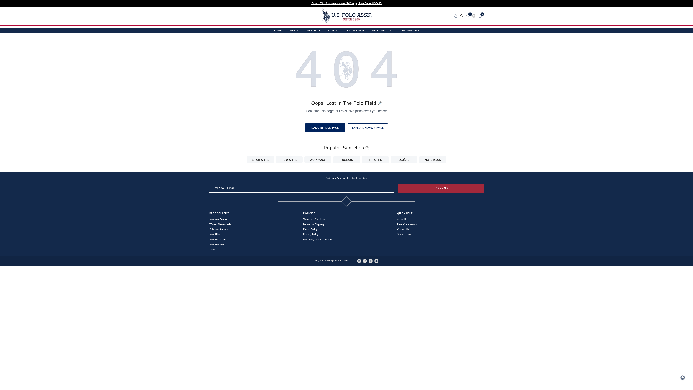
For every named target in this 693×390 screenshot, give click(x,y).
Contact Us (403, 229)
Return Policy (310, 229)
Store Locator (404, 234)
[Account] (455, 15)
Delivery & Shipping (313, 224)
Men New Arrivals (218, 219)
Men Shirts (215, 234)
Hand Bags (433, 159)
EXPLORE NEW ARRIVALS (368, 127)
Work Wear (318, 159)
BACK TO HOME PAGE (325, 127)
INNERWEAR (380, 30)
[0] (467, 15)
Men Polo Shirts (217, 239)
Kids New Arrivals (218, 229)
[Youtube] (376, 261)
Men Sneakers (217, 244)
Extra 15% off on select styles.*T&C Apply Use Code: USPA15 (346, 3)
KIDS (331, 30)
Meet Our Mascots (407, 224)
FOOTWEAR (353, 30)
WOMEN (312, 30)
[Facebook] (371, 261)
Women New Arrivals (220, 224)
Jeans (212, 249)
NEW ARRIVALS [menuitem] (409, 30)
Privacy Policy (310, 234)
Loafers (403, 159)
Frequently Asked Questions (318, 239)
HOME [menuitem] (278, 30)
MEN (293, 30)
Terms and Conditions (314, 219)
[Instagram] (365, 261)
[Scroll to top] (682, 378)
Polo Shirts (289, 159)
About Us (402, 219)
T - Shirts (375, 159)
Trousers (346, 159)
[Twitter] (359, 261)
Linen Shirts (260, 159)
